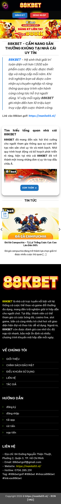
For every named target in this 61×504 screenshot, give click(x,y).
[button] (5, 5)
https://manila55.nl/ (42, 115)
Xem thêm (28, 188)
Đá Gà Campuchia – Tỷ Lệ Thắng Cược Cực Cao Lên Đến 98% (31, 244)
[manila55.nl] (30, 5)
